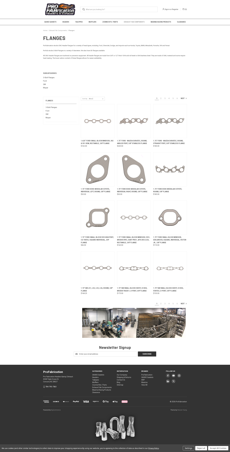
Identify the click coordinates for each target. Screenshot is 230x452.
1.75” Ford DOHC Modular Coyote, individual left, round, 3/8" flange (95, 190)
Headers (65, 22)
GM (47, 114)
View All (144, 385)
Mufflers (92, 22)
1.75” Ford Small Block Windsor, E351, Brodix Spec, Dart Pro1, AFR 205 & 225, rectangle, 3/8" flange (133, 240)
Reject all (201, 448)
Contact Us (121, 380)
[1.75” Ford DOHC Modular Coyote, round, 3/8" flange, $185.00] (170, 169)
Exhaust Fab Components (134, 22)
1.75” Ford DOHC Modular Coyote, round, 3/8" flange (167, 190)
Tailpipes (79, 22)
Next (183, 98)
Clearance (181, 22)
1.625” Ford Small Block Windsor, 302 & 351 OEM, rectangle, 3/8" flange (97, 142)
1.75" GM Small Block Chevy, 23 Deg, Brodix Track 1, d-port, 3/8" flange (132, 289)
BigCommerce (56, 410)
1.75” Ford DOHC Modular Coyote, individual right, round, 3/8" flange (132, 190)
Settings (188, 448)
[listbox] (97, 99)
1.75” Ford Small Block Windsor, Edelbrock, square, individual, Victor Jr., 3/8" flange (169, 240)
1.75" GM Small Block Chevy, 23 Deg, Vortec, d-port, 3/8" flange (168, 289)
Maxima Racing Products (161, 22)
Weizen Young (182, 410)
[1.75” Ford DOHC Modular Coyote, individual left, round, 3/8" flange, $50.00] (97, 169)
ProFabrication (146, 375)
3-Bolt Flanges (51, 107)
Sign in (167, 9)
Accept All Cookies (218, 448)
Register (175, 9)
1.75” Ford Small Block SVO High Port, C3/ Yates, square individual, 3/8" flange (97, 240)
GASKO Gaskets (50, 22)
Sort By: (85, 99)
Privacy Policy (153, 448)
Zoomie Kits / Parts (110, 22)
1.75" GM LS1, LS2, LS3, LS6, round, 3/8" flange (97, 289)
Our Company (122, 375)
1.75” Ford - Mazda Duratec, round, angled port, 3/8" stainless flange (132, 142)
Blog (118, 382)
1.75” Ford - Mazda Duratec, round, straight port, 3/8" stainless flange (169, 142)
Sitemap (120, 385)
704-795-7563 (50, 387)
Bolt (56, 50)
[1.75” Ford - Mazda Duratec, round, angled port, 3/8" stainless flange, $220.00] (134, 121)
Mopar (48, 118)
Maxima (144, 382)
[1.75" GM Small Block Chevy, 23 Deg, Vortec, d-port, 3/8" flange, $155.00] (170, 268)
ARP (143, 380)
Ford (47, 111)
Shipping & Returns (124, 377)
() (185, 9)
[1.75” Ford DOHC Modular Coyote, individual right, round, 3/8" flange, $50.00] (134, 169)
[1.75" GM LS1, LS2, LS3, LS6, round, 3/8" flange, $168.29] (97, 268)
